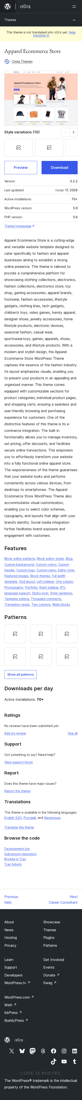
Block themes (40, 576)
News (9, 930)
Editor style (66, 570)
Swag (50, 983)
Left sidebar (45, 581)
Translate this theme (19, 827)
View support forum (18, 762)
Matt (10, 1005)
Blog (69, 558)
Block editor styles (50, 558)
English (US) (13, 817)
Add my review (15, 733)
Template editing (16, 599)
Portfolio (31, 587)
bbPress (13, 1012)
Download (59, 167)
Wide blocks (61, 604)
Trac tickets (13, 864)
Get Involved (53, 959)
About (9, 922)
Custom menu (46, 570)
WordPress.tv (17, 983)
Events (48, 967)
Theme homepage (17, 226)
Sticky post (40, 593)
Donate (51, 975)
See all (73, 733)
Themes (10, 20)
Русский (30, 817)
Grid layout (27, 581)
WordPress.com (19, 997)
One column (64, 581)
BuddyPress (16, 1020)
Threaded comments (46, 599)
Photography (13, 587)
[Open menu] (75, 6)
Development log (17, 849)
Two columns (41, 604)
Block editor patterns (19, 558)
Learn (8, 959)
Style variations (61, 593)
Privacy (10, 945)
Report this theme (17, 791)
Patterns (50, 945)
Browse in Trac (15, 859)
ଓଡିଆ (19, 1040)
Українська (52, 817)
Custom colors (46, 564)
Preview (21, 167)
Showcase (51, 922)
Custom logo (25, 570)
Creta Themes (22, 61)
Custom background (19, 564)
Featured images (16, 576)
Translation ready (17, 604)
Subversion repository (20, 854)
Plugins (48, 937)
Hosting (10, 937)
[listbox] (41, 645)
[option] (15, 634)
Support (10, 967)
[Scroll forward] (74, 132)
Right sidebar (48, 587)
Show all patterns (20, 674)
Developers (13, 975)
